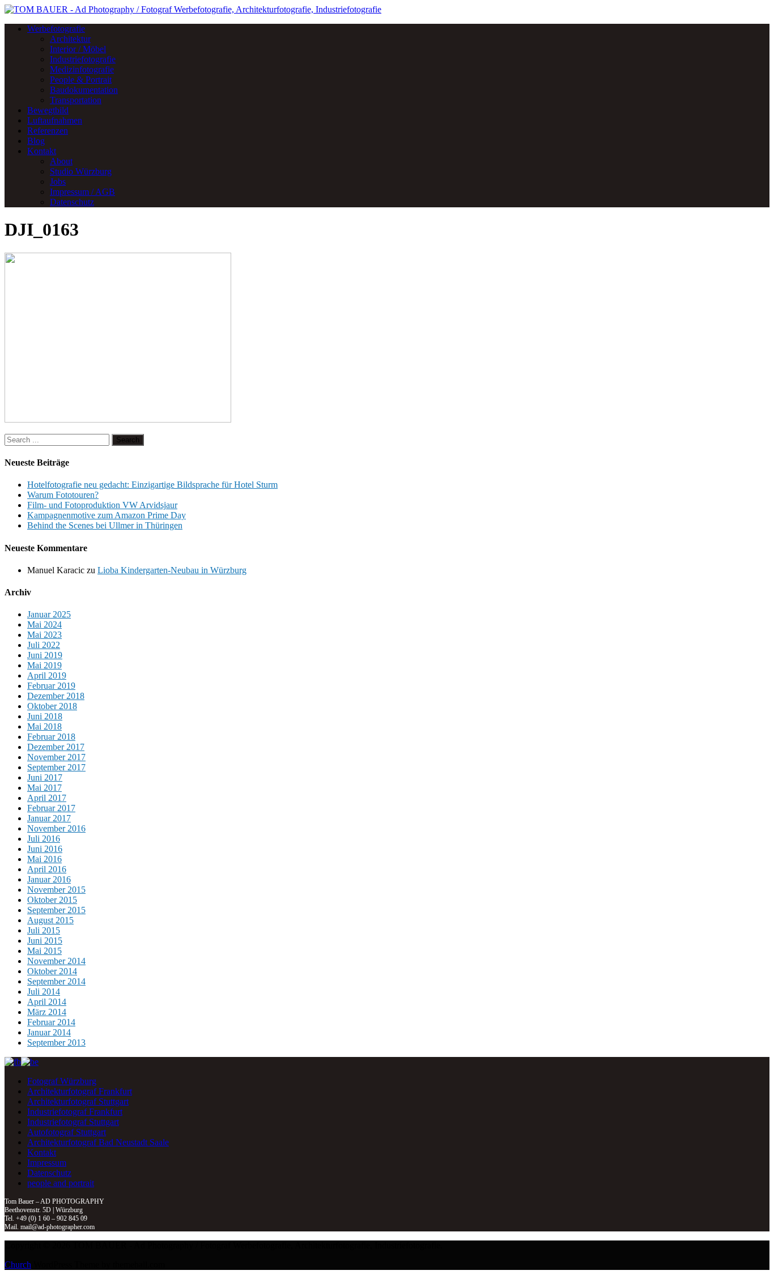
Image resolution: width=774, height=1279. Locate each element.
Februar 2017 (51, 808)
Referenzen (47, 130)
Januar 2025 (49, 614)
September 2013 (56, 1042)
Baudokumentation (84, 90)
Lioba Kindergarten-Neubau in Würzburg (171, 570)
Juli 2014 (43, 991)
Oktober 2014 (52, 971)
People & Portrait (81, 79)
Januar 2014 (49, 1032)
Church (18, 1264)
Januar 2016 (49, 879)
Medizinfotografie (82, 69)
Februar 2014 (51, 1022)
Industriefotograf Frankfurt (74, 1111)
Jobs (58, 181)
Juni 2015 (44, 940)
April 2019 (46, 675)
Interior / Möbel (78, 49)
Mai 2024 (44, 624)
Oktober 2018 (52, 706)
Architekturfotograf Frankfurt (79, 1091)
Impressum (46, 1162)
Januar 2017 (49, 818)
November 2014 (56, 961)
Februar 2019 (51, 685)
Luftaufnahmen (54, 120)
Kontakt (41, 151)
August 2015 (50, 920)
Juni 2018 (44, 716)
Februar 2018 (51, 736)
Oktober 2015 (52, 900)
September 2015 (56, 910)
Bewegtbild (48, 110)
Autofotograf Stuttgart (66, 1132)
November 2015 (56, 889)
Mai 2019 (44, 665)
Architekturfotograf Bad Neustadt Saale (98, 1142)
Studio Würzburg (81, 171)
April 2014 (46, 1002)
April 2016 (46, 869)
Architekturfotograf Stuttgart (78, 1101)
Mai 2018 (44, 726)
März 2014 (46, 1012)
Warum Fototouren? (63, 495)
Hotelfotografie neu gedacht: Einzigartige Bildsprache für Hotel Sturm (152, 484)
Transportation (75, 100)
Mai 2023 (44, 635)
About (61, 161)
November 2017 (56, 757)
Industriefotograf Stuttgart (73, 1122)
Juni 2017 (44, 777)
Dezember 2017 (55, 747)
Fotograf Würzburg (61, 1081)
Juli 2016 (43, 838)
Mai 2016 (44, 859)
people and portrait (60, 1183)
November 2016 (56, 828)
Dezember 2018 (55, 696)
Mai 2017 (44, 787)
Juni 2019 (44, 655)
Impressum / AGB (82, 192)
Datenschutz (72, 202)
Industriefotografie (83, 59)
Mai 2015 (44, 951)
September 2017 (56, 767)
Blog (36, 141)
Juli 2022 (43, 645)
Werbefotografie (56, 28)
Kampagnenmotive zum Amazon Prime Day (106, 515)
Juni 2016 (44, 849)
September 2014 (56, 981)
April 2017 (46, 798)
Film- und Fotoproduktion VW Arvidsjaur (102, 505)
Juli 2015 (43, 930)
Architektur (70, 39)
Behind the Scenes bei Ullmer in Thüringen (104, 525)
